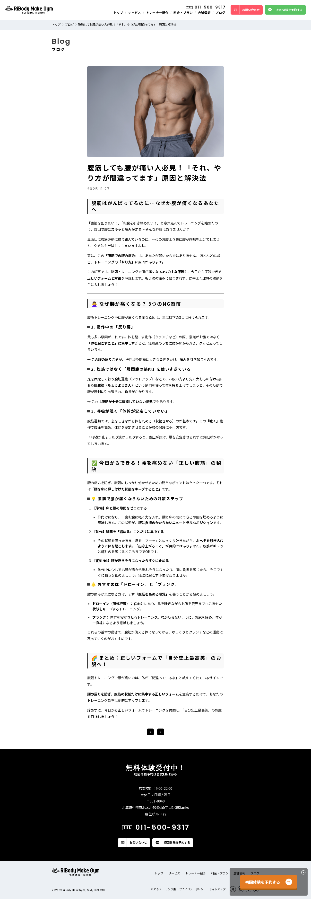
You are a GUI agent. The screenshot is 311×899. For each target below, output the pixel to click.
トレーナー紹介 (157, 12)
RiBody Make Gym (73, 890)
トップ (118, 12)
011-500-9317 (210, 7)
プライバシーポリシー (192, 889)
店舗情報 (204, 12)
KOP (96, 890)
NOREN (101, 890)
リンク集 (170, 889)
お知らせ (156, 889)
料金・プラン (183, 12)
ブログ (220, 12)
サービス (134, 12)
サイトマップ (217, 889)
